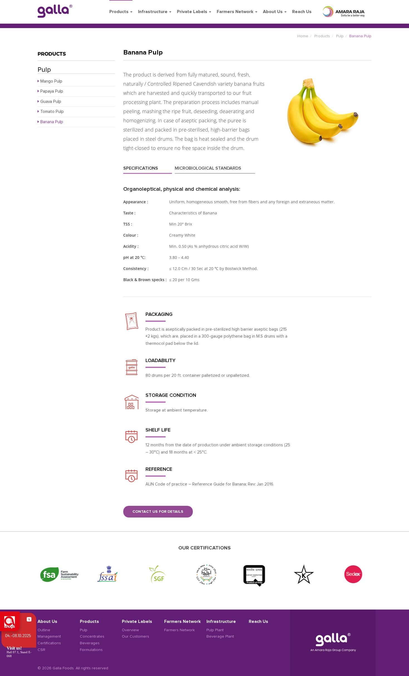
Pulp (340, 36)
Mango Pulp (51, 81)
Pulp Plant (215, 630)
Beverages (90, 643)
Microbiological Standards (208, 168)
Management (49, 636)
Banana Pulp (51, 122)
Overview (130, 630)
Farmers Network (236, 11)
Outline (44, 630)
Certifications (49, 643)
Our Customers (135, 636)
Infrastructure (153, 11)
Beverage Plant (220, 636)
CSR (41, 650)
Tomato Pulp (52, 112)
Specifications (140, 168)
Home (302, 36)
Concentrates (92, 636)
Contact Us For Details (157, 512)
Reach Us (302, 11)
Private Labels (192, 11)
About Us (273, 11)
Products (119, 11)
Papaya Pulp (51, 91)
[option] (57, 574)
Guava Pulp (50, 102)
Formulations (91, 650)
